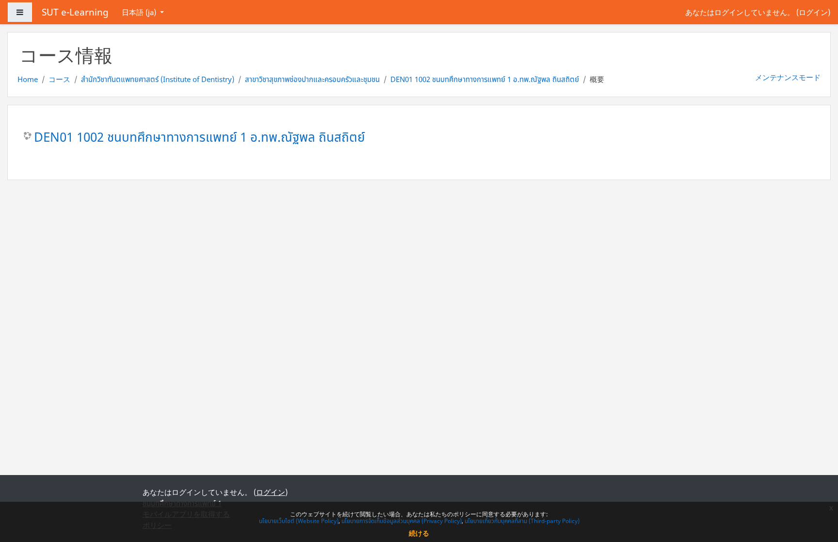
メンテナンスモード (788, 77)
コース (59, 79)
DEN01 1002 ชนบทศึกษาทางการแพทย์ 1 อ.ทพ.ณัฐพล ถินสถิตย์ (484, 79)
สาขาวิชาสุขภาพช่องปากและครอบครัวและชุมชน (312, 79)
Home (27, 79)
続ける (419, 533)
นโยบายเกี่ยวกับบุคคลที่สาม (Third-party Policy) (522, 521)
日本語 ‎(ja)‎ (140, 12)
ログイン (813, 12)
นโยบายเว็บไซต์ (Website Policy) (298, 521)
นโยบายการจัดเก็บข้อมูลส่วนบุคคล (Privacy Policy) (401, 521)
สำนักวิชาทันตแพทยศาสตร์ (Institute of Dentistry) (157, 79)
